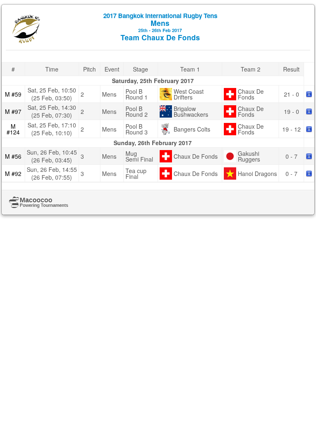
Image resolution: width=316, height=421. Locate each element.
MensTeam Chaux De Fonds (160, 26)
